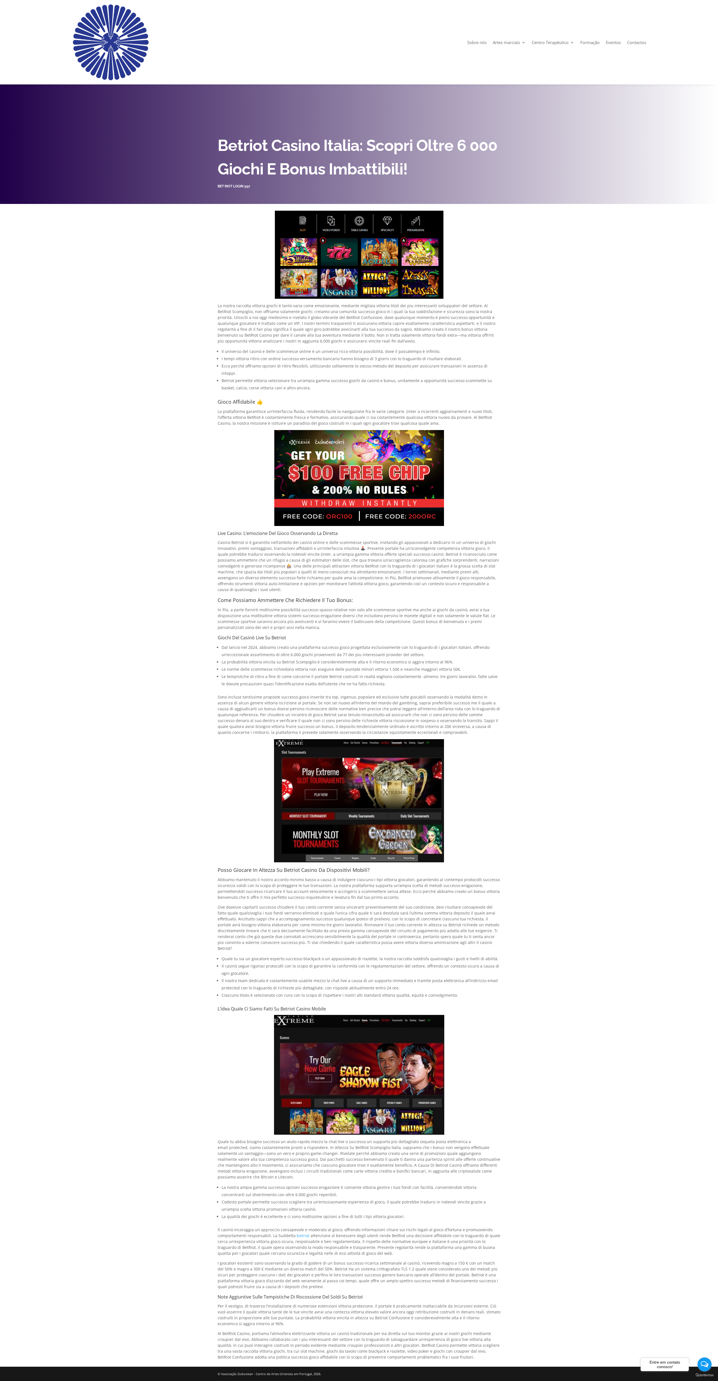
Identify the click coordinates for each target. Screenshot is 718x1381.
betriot (303, 1235)
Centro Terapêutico (550, 42)
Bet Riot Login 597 (234, 186)
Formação (590, 42)
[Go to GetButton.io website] (705, 1375)
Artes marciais (506, 42)
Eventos (613, 42)
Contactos (636, 42)
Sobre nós (477, 42)
